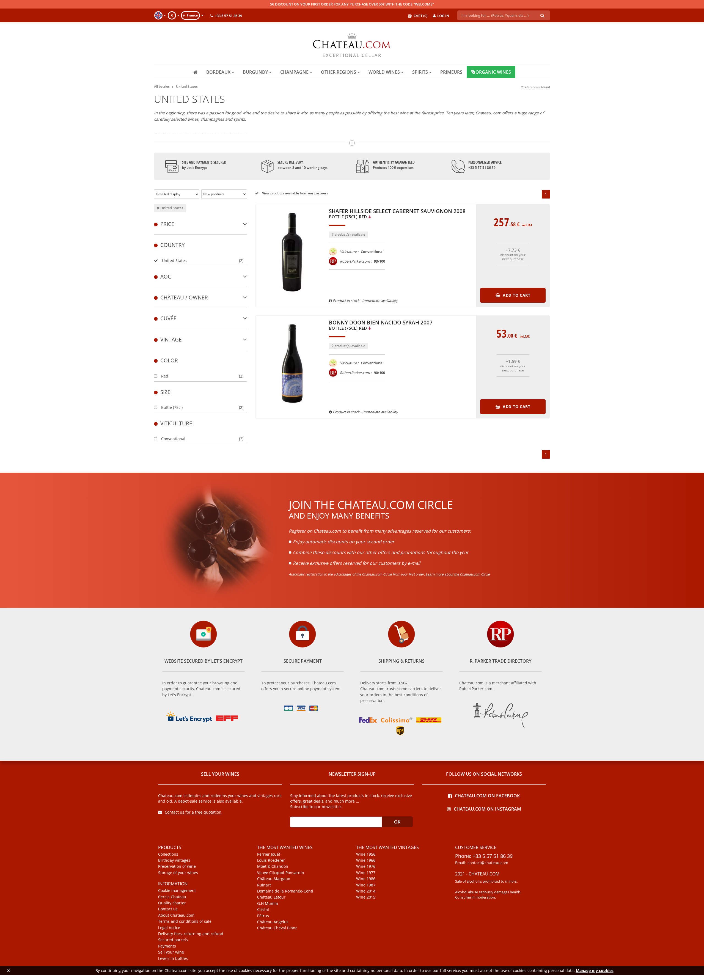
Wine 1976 (365, 866)
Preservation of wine (177, 866)
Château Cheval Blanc (277, 928)
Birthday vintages (174, 860)
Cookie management (177, 891)
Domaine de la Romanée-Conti (285, 891)
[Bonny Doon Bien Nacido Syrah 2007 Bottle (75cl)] (292, 410)
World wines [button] (384, 72)
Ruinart (264, 885)
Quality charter (172, 903)
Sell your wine (171, 952)
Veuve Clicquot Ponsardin (280, 873)
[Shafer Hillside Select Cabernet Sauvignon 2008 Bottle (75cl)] (292, 298)
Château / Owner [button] (184, 297)
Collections (168, 854)
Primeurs (451, 72)
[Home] (195, 72)
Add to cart (515, 295)
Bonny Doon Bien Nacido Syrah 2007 (381, 325)
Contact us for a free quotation (193, 812)
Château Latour (271, 897)
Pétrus (263, 916)
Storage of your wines (178, 873)
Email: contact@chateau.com (481, 863)
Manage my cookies (595, 970)
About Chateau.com (176, 915)
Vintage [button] (171, 339)
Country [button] (172, 245)
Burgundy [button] (255, 72)
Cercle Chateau (172, 897)
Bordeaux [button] (218, 72)
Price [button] (167, 224)
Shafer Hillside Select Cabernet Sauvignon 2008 (397, 214)
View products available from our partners (294, 193)
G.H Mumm (267, 903)
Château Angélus (272, 922)
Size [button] (165, 392)
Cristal (263, 909)
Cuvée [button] (168, 318)
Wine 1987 (365, 885)
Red (164, 376)
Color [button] (169, 360)
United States (171, 207)
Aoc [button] (165, 276)
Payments (167, 946)
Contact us (168, 909)
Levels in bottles (173, 958)
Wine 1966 (365, 860)
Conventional (173, 438)
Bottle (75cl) (172, 407)
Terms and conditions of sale (184, 921)
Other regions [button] (338, 72)
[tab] (200, 224)
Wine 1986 (365, 879)
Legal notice (169, 928)
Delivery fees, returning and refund (190, 934)
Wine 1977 (365, 873)
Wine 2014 (365, 891)
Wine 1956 (365, 854)
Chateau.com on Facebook (487, 795)
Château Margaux (273, 879)
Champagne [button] (294, 72)
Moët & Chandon (272, 866)
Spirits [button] (420, 72)
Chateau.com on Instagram (487, 808)
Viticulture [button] (176, 423)
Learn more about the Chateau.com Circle (458, 574)
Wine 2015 (365, 897)
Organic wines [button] (493, 72)
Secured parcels (173, 940)
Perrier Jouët (268, 854)
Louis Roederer (271, 860)
